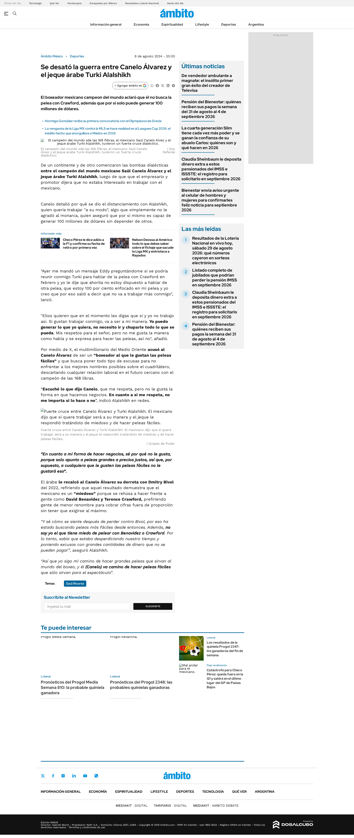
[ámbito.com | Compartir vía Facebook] (157, 85)
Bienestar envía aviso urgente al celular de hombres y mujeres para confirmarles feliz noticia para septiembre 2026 (210, 200)
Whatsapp (96, 776)
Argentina (256, 24)
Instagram (63, 776)
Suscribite (153, 606)
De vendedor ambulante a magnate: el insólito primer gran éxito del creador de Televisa (207, 83)
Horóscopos (74, 3)
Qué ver (239, 791)
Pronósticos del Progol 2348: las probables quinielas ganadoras (141, 684)
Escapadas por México (103, 3)
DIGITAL (132, 805)
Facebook (53, 776)
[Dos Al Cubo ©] (293, 825)
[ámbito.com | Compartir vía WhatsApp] (152, 85)
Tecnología (35, 3)
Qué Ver (54, 3)
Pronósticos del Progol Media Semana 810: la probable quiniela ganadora (72, 687)
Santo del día (175, 3)
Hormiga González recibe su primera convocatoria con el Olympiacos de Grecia (103, 121)
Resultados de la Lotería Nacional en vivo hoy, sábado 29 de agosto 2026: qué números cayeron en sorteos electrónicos (215, 250)
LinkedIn (74, 776)
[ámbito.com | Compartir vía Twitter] (162, 85)
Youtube (85, 775)
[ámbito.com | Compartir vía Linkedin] (168, 85)
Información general (105, 24)
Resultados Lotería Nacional (142, 3)
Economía (141, 24)
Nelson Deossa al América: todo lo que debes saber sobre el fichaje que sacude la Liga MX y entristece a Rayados (153, 248)
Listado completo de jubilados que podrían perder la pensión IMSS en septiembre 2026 (214, 278)
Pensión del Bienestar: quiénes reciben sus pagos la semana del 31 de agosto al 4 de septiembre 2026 (211, 109)
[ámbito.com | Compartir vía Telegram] (173, 85)
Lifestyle (202, 24)
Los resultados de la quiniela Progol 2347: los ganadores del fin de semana (225, 648)
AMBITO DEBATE (215, 805)
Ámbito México (52, 56)
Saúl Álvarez (75, 583)
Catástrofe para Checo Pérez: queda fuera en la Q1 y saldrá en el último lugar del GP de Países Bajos (225, 678)
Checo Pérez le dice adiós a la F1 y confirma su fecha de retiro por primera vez (84, 244)
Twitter (43, 775)
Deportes (228, 24)
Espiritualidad (172, 24)
